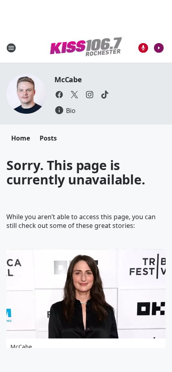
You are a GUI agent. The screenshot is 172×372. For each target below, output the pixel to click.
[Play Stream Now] (159, 48)
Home (20, 138)
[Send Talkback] (143, 48)
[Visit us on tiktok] (105, 94)
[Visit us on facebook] (59, 94)
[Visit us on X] (74, 94)
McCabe (68, 79)
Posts (48, 138)
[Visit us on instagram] (89, 94)
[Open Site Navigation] (11, 48)
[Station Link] (86, 48)
